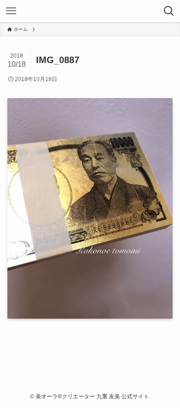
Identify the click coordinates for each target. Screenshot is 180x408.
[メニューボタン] (11, 11)
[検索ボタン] (169, 11)
